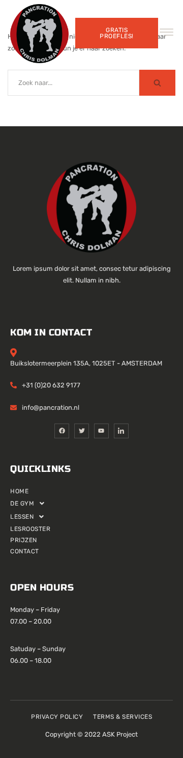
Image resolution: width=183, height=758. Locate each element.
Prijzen (23, 540)
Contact (24, 551)
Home (19, 491)
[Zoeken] (157, 83)
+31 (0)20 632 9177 (51, 385)
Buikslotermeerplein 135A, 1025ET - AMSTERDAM (86, 363)
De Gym (22, 503)
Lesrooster (30, 528)
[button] (91, 503)
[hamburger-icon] (166, 33)
